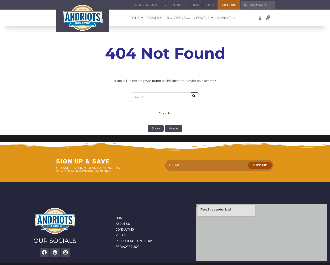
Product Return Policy (134, 241)
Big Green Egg (178, 18)
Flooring (154, 18)
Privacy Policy (127, 247)
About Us (201, 18)
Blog (196, 4)
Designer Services (144, 4)
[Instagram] (65, 252)
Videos (210, 4)
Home (173, 128)
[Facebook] (44, 252)
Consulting (125, 229)
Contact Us (226, 18)
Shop (156, 128)
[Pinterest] (55, 252)
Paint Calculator (175, 4)
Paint (135, 18)
